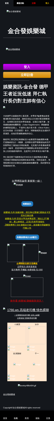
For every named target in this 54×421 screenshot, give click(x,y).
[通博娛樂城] (27, 55)
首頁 (7, 3)
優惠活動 (20, 3)
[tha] (31, 253)
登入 (47, 3)
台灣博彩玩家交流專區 (27, 263)
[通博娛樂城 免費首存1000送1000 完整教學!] (27, 276)
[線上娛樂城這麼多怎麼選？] (27, 287)
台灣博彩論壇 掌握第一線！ (27, 181)
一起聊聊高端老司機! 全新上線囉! (27, 315)
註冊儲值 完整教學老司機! (27, 318)
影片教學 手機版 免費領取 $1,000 (27, 270)
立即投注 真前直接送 (27, 266)
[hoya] (43, 253)
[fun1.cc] (27, 189)
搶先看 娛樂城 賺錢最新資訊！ (27, 300)
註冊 (34, 3)
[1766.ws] (27, 310)
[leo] (15, 253)
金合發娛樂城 (9, 394)
